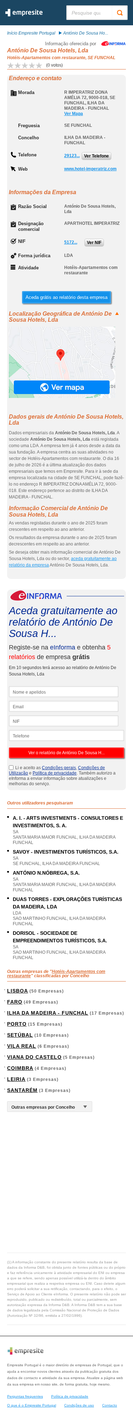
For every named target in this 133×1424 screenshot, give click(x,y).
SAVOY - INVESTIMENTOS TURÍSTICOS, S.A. (65, 852)
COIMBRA (20, 1068)
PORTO (17, 1024)
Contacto (109, 1405)
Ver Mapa (73, 113)
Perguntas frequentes (25, 1396)
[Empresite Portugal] (24, 14)
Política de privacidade (55, 773)
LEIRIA (16, 1079)
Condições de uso (79, 1405)
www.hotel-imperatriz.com (90, 168)
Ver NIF (94, 242)
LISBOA (17, 991)
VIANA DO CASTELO (34, 1057)
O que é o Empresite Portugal (31, 1405)
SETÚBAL (20, 1035)
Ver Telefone (96, 156)
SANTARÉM (22, 1090)
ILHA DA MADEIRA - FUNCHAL (47, 1013)
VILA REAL (21, 1046)
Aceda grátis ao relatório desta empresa (66, 297)
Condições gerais (59, 767)
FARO (14, 1002)
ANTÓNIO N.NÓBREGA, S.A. (46, 873)
